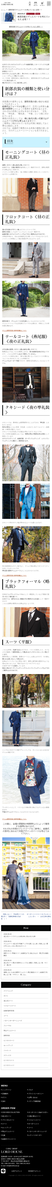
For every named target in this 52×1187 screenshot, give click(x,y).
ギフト (6, 996)
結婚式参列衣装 (9, 1011)
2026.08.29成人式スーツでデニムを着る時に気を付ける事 (19, 935)
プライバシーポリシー (36, 1094)
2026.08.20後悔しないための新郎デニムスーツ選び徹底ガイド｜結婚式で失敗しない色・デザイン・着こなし (26, 972)
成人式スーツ (8, 1001)
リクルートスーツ (10, 1006)
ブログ (30, 1090)
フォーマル (7, 1025)
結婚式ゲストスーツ (9, 1139)
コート (6, 1016)
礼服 (3, 1135)
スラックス (7, 1055)
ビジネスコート (9, 1060)
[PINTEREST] (43, 1171)
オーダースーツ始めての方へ (38, 1112)
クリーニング (8, 991)
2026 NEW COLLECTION (11, 1112)
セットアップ (8, 1045)
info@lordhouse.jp (13, 1166)
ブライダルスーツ (8, 1120)
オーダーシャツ (33, 1124)
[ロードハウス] (7, 3)
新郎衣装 (7, 1035)
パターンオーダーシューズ (13, 1021)
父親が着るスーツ (34, 1116)
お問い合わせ (32, 1097)
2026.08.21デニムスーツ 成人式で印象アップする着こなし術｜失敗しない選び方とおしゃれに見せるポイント (26, 944)
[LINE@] (3, 1171)
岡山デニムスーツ (10, 1030)
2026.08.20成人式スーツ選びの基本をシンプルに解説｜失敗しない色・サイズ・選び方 (26, 963)
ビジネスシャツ (9, 1065)
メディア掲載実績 (34, 1101)
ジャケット (7, 1050)
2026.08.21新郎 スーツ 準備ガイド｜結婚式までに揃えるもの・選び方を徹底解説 (26, 953)
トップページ (6, 1090)
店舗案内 (5, 1094)
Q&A (3, 1101)
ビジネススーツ (9, 1040)
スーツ (4, 1124)
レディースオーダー (35, 1135)
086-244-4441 (10, 1163)
